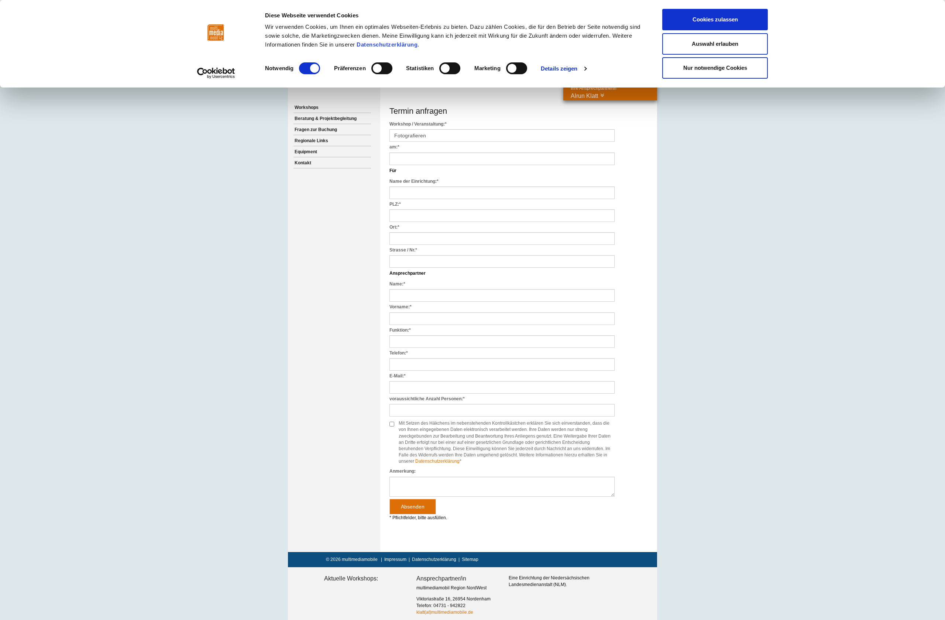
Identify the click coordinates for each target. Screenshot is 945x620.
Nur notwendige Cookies (715, 68)
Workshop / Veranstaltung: (418, 124)
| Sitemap (467, 559)
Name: (397, 284)
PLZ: (395, 204)
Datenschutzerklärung (387, 44)
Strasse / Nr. (403, 250)
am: (394, 147)
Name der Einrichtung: (414, 181)
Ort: (394, 227)
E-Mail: (397, 375)
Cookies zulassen (715, 19)
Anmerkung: (402, 471)
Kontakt (303, 162)
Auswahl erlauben (715, 44)
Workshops (307, 107)
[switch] (381, 68)
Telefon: (398, 353)
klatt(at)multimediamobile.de (444, 612)
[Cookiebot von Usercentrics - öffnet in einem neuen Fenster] (216, 73)
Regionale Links (311, 140)
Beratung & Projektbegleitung (326, 118)
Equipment (306, 151)
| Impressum (392, 559)
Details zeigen (559, 68)
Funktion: (400, 330)
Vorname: (400, 306)
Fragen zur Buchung (316, 129)
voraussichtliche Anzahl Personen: (427, 398)
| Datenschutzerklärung (431, 559)
